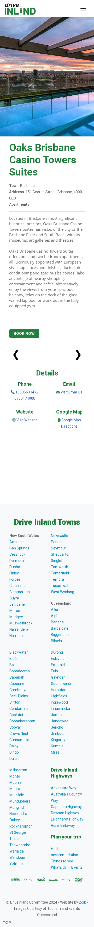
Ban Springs (19, 548)
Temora (57, 579)
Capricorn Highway (66, 807)
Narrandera (18, 629)
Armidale (17, 542)
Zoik (82, 902)
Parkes (56, 542)
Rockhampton (21, 826)
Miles (55, 752)
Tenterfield (60, 573)
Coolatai (16, 715)
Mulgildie (16, 795)
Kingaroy (58, 740)
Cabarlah (16, 677)
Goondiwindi (61, 683)
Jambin (57, 715)
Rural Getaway (63, 825)
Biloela (56, 641)
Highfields (59, 696)
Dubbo (14, 567)
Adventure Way (63, 788)
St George (17, 832)
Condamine (18, 708)
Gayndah (58, 677)
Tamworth (59, 567)
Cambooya (18, 690)
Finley (14, 573)
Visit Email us (71, 392)
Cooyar (15, 727)
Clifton (14, 702)
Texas (14, 839)
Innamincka (60, 708)
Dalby (14, 746)
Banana (57, 622)
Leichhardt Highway (67, 819)
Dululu (14, 758)
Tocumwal (59, 586)
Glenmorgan (19, 592)
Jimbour (58, 733)
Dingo (14, 752)
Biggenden (60, 634)
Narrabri (16, 636)
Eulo (54, 671)
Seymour (58, 548)
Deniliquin (17, 561)
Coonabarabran (22, 721)
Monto (14, 776)
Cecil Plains (18, 696)
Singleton (59, 561)
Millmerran (18, 770)
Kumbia (57, 746)
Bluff (13, 658)
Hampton (58, 690)
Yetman (16, 864)
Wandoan (17, 857)
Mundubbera (20, 801)
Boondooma (19, 671)
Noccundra (18, 814)
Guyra (14, 598)
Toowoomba (19, 845)
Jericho (57, 727)
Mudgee (16, 617)
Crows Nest (18, 733)
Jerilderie (17, 604)
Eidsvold (57, 658)
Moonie (15, 782)
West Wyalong (62, 592)
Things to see (62, 861)
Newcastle (59, 536)
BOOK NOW (24, 333)
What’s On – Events (67, 867)
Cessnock (17, 554)
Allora (56, 609)
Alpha (56, 616)
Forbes (15, 579)
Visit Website (27, 420)
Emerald (58, 665)
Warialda (16, 851)
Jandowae (59, 721)
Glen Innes (17, 586)
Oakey (14, 820)
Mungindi (17, 807)
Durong (57, 652)
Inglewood (59, 702)
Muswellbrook (20, 623)
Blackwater (18, 652)
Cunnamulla (19, 740)
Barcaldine (59, 628)
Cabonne (16, 683)
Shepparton (60, 554)
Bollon (14, 665)
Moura (14, 789)
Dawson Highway (65, 813)
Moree (14, 611)
